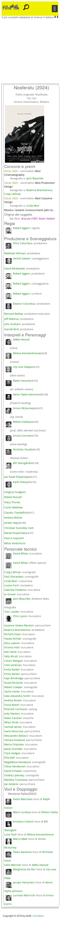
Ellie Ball (9, 757)
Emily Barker (12, 669)
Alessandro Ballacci (16, 735)
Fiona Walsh (11, 704)
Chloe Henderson (14, 766)
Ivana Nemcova (13, 731)
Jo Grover (10, 594)
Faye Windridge (13, 678)
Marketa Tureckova (15, 779)
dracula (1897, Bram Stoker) (38, 218)
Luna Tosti (10, 834)
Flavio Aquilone (22, 852)
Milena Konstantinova (40, 834)
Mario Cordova (22, 812)
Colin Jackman (13, 665)
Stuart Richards (13, 682)
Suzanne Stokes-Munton (19, 625)
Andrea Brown (13, 700)
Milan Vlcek (11, 722)
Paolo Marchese (23, 799)
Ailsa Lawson (12, 643)
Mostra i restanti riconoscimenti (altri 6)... (29, 210)
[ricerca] (26, 5)
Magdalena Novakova (17, 762)
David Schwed (12, 771)
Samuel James (13, 726)
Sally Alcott (11, 656)
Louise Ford (11, 585)
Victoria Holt (11, 647)
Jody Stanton (12, 713)
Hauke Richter (12, 638)
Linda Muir (32, 205)
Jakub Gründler (13, 749)
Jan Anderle (11, 784)
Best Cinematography (22, 172)
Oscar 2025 (11, 171)
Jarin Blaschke (34, 178)
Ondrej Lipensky (14, 775)
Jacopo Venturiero (24, 882)
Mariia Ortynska (14, 744)
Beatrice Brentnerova (39, 190)
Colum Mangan (13, 660)
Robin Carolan (13, 718)
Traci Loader (11, 611)
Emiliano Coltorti (23, 821)
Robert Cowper (13, 687)
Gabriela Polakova (15, 589)
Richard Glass (12, 634)
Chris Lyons (20, 616)
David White (20, 553)
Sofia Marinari (12, 865)
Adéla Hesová (40, 865)
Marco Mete (20, 839)
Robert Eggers (21, 228)
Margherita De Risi (24, 869)
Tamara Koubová (14, 740)
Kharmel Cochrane (15, 709)
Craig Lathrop (12, 194)
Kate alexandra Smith (17, 696)
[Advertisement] (30, 49)
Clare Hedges (12, 753)
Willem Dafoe (49, 812)
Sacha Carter (12, 691)
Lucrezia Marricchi (24, 895)
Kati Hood (10, 652)
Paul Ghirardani (13, 576)
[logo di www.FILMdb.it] (11, 6)
